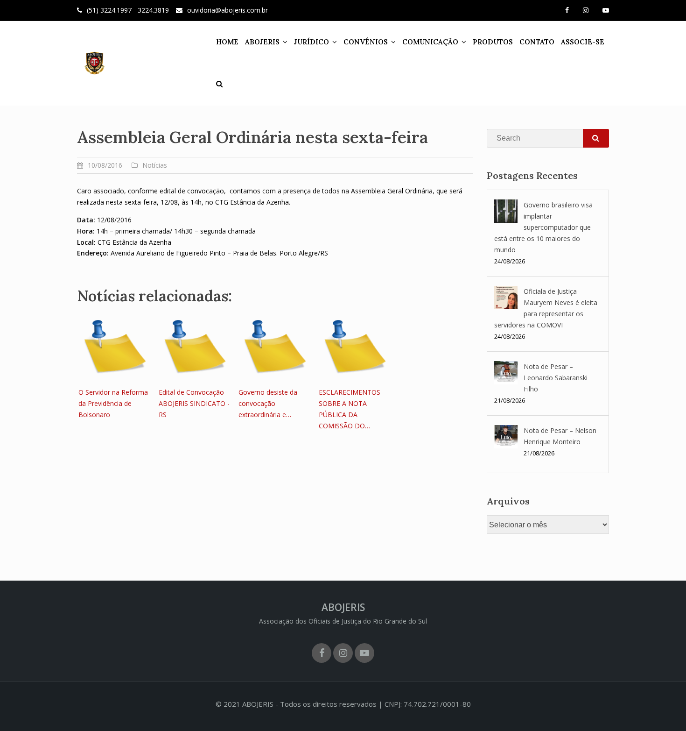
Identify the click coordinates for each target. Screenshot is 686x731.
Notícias (154, 165)
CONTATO (536, 41)
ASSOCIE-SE (582, 41)
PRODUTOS (493, 41)
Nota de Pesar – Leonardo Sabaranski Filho (556, 377)
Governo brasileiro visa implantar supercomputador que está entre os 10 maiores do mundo (543, 227)
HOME (227, 41)
